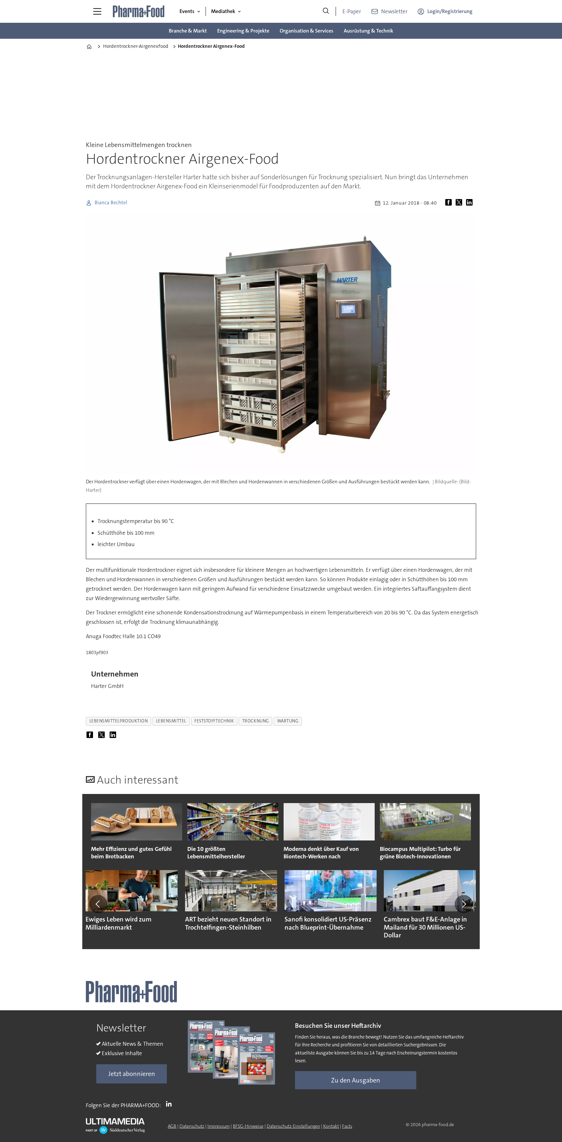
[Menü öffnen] (97, 11)
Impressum (218, 1126)
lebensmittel (171, 721)
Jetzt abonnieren (131, 1073)
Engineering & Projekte (243, 30)
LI (170, 1104)
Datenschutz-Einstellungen (293, 1126)
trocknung (255, 721)
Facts (347, 1126)
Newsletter (394, 11)
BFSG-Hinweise (248, 1126)
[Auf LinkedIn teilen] (470, 203)
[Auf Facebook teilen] (450, 203)
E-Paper (351, 11)
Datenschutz (192, 1126)
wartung (288, 721)
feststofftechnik (214, 721)
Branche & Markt (188, 30)
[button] (98, 904)
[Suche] (325, 11)
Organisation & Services (306, 30)
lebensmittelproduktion (118, 721)
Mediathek (223, 11)
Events (187, 11)
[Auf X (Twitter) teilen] (460, 203)
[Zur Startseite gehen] (139, 11)
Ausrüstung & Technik (368, 30)
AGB (172, 1126)
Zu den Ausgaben (355, 1080)
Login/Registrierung (450, 11)
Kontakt (331, 1126)
